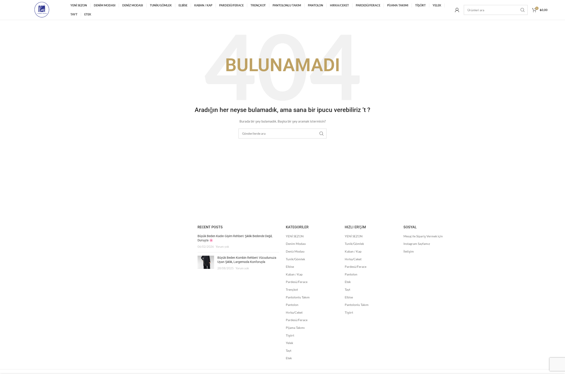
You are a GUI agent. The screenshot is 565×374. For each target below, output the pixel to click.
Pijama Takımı (295, 327)
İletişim (408, 251)
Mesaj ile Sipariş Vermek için (423, 236)
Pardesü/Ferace (296, 282)
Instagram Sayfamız (416, 244)
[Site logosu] (41, 9)
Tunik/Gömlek (295, 259)
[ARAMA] (523, 10)
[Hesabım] (457, 10)
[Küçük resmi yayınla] (206, 263)
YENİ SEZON (295, 236)
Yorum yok (222, 246)
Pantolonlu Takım (298, 297)
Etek (289, 358)
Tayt (288, 350)
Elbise (290, 266)
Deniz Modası (295, 251)
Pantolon (292, 305)
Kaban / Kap (294, 274)
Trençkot (292, 289)
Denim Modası (296, 244)
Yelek (289, 343)
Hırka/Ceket (294, 312)
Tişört (290, 335)
